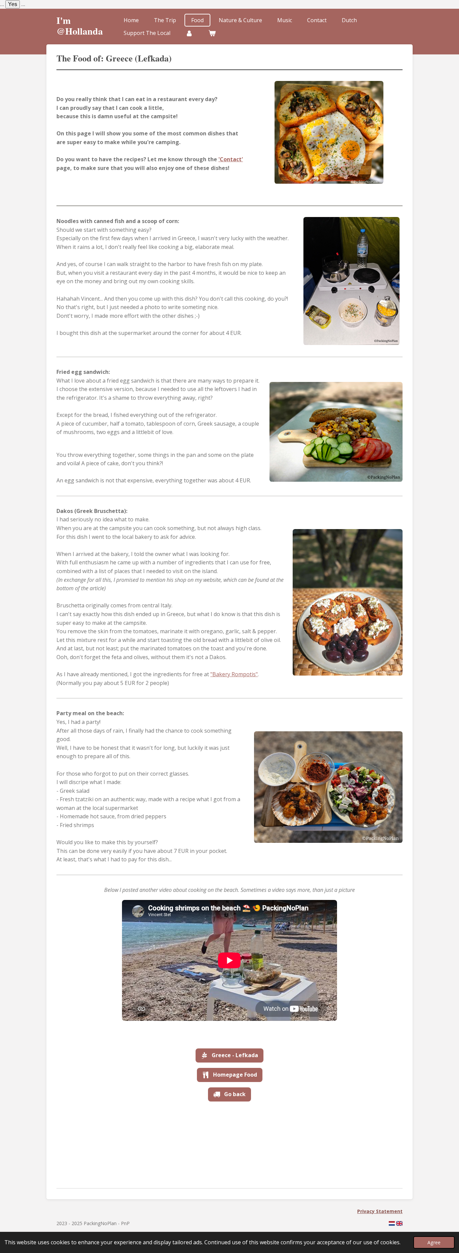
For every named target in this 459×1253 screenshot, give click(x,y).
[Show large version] (329, 132)
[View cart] (211, 33)
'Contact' (230, 159)
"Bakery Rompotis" (234, 674)
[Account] (189, 33)
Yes (12, 4)
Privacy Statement (380, 1211)
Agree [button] (434, 1242)
